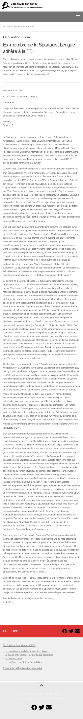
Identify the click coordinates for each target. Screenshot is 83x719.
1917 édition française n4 (18, 26)
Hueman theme (58, 698)
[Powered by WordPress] (31, 699)
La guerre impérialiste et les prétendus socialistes (29, 655)
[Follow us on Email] (77, 631)
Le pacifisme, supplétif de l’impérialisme (24, 662)
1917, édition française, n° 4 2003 (19, 645)
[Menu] (78, 17)
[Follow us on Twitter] (71, 631)
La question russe (13, 658)
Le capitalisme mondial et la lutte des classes (27, 651)
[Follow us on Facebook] (64, 631)
